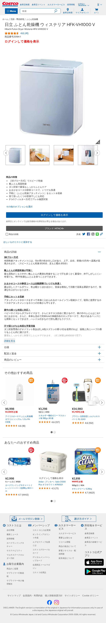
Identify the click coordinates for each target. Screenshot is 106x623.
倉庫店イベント (91, 537)
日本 (98, 4)
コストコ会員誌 (39, 572)
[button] (57, 11)
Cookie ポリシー (90, 595)
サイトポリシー (72, 595)
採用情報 (10, 538)
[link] (83, 234)
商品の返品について (67, 546)
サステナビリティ (14, 550)
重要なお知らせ (65, 537)
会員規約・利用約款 (33, 595)
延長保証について (66, 558)
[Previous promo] (6, 153)
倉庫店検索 (89, 533)
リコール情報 (64, 542)
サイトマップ (14, 595)
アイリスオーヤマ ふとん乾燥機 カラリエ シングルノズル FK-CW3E (19, 419)
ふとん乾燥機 (32, 19)
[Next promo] (97, 153)
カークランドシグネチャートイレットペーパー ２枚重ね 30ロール (19, 488)
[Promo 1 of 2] (51, 432)
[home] (10, 4)
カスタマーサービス (67, 533)
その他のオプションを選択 (19, 206)
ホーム (5, 19)
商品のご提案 (12, 568)
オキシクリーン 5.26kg (82, 489)
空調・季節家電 (17, 19)
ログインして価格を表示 (54, 215)
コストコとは (13, 525)
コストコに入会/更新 (42, 530)
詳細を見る (9, 340)
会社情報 (10, 530)
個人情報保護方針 (54, 595)
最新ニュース (12, 534)
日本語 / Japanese (82, 4)
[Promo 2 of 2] (54, 432)
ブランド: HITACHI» (54, 228)
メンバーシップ (41, 525)
